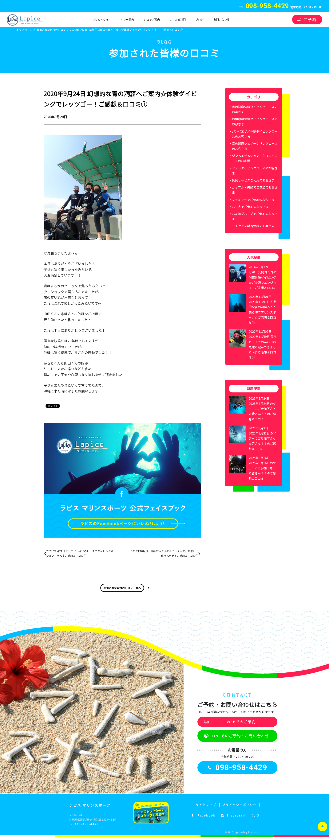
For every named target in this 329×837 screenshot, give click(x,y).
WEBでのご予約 (241, 721)
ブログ (200, 19)
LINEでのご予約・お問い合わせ (240, 735)
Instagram (236, 815)
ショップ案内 (152, 19)
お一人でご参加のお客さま (250, 206)
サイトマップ (206, 805)
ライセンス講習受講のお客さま (253, 226)
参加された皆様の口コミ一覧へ (122, 588)
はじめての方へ (101, 19)
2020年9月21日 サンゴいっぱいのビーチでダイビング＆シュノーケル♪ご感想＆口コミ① (79, 553)
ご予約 (310, 19)
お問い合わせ (221, 19)
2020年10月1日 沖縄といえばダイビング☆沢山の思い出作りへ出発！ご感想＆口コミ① (164, 553)
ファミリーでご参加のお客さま (253, 199)
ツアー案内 (127, 19)
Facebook (207, 815)
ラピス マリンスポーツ (90, 805)
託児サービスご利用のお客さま (253, 180)
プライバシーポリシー (239, 805)
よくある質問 (178, 19)
